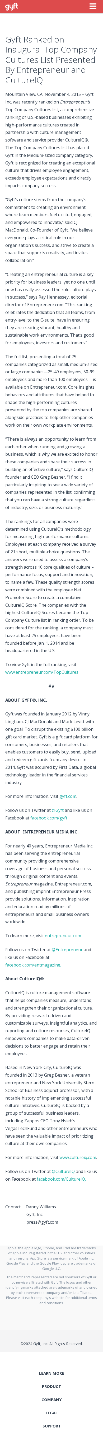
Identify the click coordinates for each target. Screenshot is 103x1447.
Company (51, 1399)
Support (52, 1426)
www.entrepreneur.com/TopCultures (41, 672)
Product (51, 1386)
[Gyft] (11, 7)
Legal (52, 1412)
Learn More (51, 1373)
